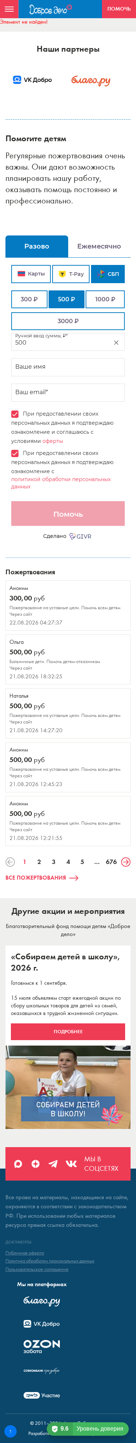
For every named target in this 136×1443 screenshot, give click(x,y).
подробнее (68, 1031)
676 (111, 862)
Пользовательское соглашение (37, 1269)
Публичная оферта (24, 1253)
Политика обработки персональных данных (49, 1261)
